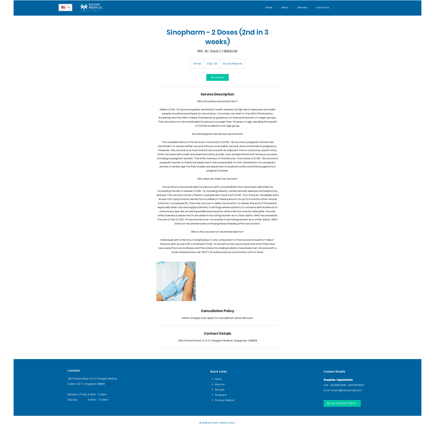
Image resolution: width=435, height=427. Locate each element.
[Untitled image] (176, 281)
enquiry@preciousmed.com (346, 390)
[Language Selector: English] (65, 7)
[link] (217, 77)
